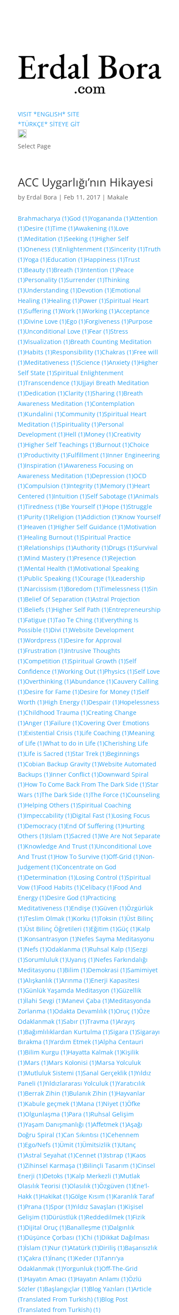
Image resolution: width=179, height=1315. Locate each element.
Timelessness (125, 589)
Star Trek (89, 753)
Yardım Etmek (74, 1042)
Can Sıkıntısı (85, 1135)
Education (66, 259)
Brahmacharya (43, 218)
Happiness (105, 259)
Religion (66, 517)
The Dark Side (65, 795)
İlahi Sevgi (44, 1001)
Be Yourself (83, 506)
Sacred (85, 836)
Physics (119, 671)
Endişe (85, 908)
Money (99, 434)
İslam (37, 1248)
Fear (99, 331)
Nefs (36, 949)
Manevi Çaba (86, 1001)
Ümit (71, 1145)
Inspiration (45, 465)
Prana (37, 1206)
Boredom (83, 589)
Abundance (92, 681)
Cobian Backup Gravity (62, 764)
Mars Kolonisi (72, 1062)
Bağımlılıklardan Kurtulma (67, 1032)
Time (63, 228)
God (79, 218)
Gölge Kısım (91, 1196)
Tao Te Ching (78, 620)
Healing (64, 300)
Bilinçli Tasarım (110, 1165)
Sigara (123, 1032)
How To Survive (81, 856)
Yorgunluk (82, 1268)
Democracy (45, 826)
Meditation (45, 239)
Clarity (78, 393)
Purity (37, 517)
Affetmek (110, 1124)
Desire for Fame (52, 692)
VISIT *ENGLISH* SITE (49, 114)
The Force (108, 795)
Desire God (66, 898)
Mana (90, 1104)
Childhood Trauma (56, 712)
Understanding (51, 290)
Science (93, 362)
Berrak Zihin (47, 1093)
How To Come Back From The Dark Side (86, 784)
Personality (45, 280)
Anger (38, 723)
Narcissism (45, 589)
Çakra (37, 1258)
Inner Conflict (75, 774)
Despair (103, 702)
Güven (112, 908)
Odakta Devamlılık (85, 1011)
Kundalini (43, 414)
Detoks (57, 1176)
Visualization (47, 342)
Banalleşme (87, 1227)
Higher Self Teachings (61, 444)
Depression (112, 476)
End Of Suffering (94, 826)
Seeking (80, 239)
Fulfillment (87, 455)
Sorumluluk (46, 959)
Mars (36, 1062)
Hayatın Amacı (50, 1279)
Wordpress (45, 640)
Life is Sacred (48, 753)
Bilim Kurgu (46, 1052)
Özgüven (116, 1186)
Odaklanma (68, 949)
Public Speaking (52, 578)
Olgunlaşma (47, 1114)
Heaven (40, 527)
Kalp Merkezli (96, 1176)
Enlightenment (85, 249)
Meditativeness (51, 362)
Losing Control (101, 877)
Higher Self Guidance (90, 527)
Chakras (118, 352)
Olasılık (84, 1186)
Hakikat (55, 1196)
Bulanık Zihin (92, 1093)
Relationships (49, 547)
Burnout (113, 444)
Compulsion (46, 486)
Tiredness (43, 506)
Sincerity (128, 249)
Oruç (127, 1011)
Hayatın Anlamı (101, 1279)
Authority (91, 547)
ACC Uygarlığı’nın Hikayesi (85, 182)
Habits (38, 352)
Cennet (90, 1155)
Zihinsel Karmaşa (54, 1165)
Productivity (46, 455)
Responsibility (77, 352)
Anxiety (124, 362)
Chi (92, 1237)
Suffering (42, 311)
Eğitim (103, 929)
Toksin (112, 918)
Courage (96, 578)
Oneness (42, 249)
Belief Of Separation (58, 599)
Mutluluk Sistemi (54, 1073)
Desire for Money (109, 692)
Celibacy (97, 887)
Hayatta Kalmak (95, 1052)
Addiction (101, 517)
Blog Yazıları (111, 1289)
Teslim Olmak (49, 918)
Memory (117, 486)
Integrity (84, 486)
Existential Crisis (53, 733)
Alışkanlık (43, 980)
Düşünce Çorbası (54, 1237)
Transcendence (51, 383)
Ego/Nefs (42, 1145)
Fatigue (40, 620)
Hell (75, 434)
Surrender (85, 280)
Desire (38, 228)
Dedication (45, 393)
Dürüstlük (67, 1217)
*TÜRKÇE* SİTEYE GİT (49, 124)
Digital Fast (92, 815)
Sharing (107, 393)
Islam (58, 836)
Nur (59, 1248)
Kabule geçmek (51, 1104)
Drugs (122, 547)
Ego (76, 321)
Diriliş (112, 1248)
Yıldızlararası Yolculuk (80, 1083)
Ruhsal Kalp (111, 949)
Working (99, 311)
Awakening (95, 228)
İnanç (62, 1258)
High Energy (66, 702)
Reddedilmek (109, 1217)
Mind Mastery (49, 558)
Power (93, 300)
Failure (65, 723)
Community (83, 414)
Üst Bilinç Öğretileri (57, 929)
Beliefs (39, 609)
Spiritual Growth (97, 661)
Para (79, 1114)
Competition (47, 661)
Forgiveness (107, 321)
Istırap (118, 1155)
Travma (102, 1021)
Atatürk (84, 1248)
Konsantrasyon (51, 939)
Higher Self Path (81, 609)
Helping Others (51, 805)
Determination (50, 877)
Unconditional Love (57, 331)
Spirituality (78, 424)
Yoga (36, 259)
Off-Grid (124, 856)
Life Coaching (105, 733)
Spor (61, 1206)
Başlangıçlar (66, 1289)
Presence (91, 558)
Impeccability (48, 815)
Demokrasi (107, 970)
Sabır (75, 1021)
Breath (67, 270)
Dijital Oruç (45, 1227)
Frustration (45, 650)
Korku (86, 918)
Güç (127, 929)
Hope (116, 506)
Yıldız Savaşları (99, 1206)
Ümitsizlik (100, 1145)
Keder (88, 1258)
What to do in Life (74, 743)
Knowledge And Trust (60, 846)
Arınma (76, 980)
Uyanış (81, 959)
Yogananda (110, 218)
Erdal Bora (42, 197)
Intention (99, 270)
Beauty (39, 270)
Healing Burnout (53, 537)
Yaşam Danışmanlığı (59, 1124)
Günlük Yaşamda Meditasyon (71, 990)
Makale (117, 197)
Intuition (70, 496)
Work (71, 311)
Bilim (76, 970)
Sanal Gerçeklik (109, 1073)
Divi (60, 630)
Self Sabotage (111, 496)
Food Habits (59, 887)
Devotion (94, 290)
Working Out (81, 671)
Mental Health (50, 568)
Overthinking (48, 681)
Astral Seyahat (50, 1155)
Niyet (115, 1104)
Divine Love (45, 321)
